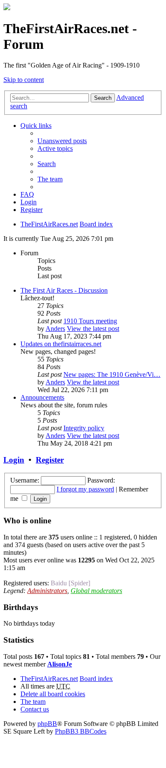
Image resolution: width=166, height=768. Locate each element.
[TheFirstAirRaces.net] (6, 7)
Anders (55, 328)
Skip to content (23, 79)
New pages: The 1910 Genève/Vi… (111, 374)
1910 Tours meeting (90, 321)
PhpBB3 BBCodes (80, 731)
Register (50, 459)
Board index (96, 678)
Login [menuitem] (28, 202)
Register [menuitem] (31, 209)
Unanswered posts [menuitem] (62, 140)
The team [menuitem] (50, 179)
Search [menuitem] (46, 163)
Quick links (36, 125)
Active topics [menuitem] (55, 148)
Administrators (47, 590)
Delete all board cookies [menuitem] (52, 693)
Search (103, 98)
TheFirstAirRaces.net (49, 678)
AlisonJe (59, 664)
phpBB (47, 723)
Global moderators (96, 590)
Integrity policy (83, 428)
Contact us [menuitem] (34, 709)
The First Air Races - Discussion (64, 290)
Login (13, 459)
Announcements (42, 397)
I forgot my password (85, 489)
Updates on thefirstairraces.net (60, 343)
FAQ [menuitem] (27, 194)
